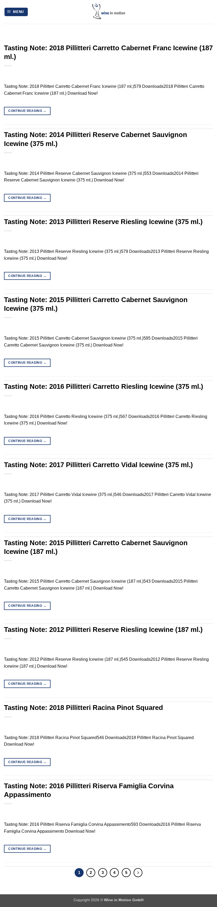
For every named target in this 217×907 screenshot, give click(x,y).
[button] (16, 12)
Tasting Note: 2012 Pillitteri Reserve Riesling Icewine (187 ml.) (103, 629)
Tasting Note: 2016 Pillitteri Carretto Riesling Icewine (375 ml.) (103, 386)
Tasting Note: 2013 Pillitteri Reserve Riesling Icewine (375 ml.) (103, 221)
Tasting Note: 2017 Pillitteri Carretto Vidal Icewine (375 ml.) (98, 464)
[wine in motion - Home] (108, 12)
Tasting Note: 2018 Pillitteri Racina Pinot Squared (83, 707)
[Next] (138, 872)
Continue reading (27, 111)
